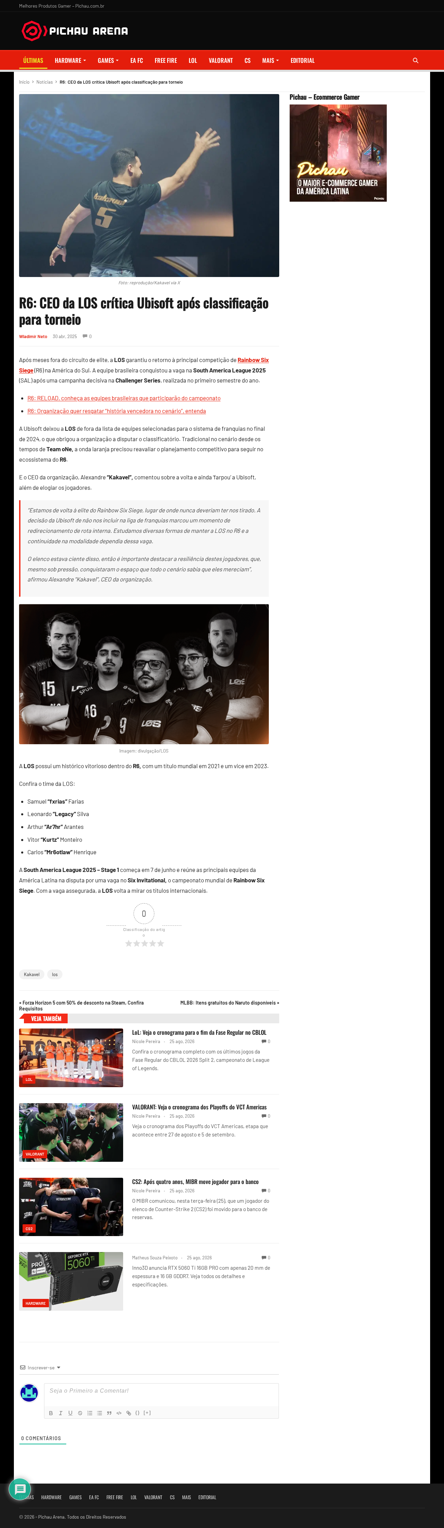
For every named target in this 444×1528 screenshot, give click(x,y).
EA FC (136, 60)
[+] (147, 1412)
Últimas (33, 60)
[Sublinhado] (70, 1413)
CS (247, 60)
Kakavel (32, 974)
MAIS (268, 60)
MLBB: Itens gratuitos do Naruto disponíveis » (229, 1003)
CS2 (29, 1228)
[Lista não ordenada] (99, 1413)
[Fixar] (80, 1413)
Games (106, 60)
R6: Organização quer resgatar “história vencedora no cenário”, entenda (116, 410)
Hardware (68, 60)
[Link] (129, 1413)
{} (137, 1412)
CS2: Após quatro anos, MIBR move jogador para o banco (195, 1181)
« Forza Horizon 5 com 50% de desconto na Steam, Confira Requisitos (81, 1005)
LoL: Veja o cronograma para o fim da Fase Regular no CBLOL (199, 1032)
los (55, 974)
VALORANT (221, 60)
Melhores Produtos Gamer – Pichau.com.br (61, 6)
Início (24, 82)
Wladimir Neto (33, 336)
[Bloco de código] (119, 1413)
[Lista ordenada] (90, 1413)
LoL (193, 60)
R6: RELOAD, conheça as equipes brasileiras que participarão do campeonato (124, 397)
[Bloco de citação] (109, 1413)
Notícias (44, 82)
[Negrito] (51, 1413)
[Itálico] (61, 1413)
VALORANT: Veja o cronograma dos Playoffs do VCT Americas (199, 1106)
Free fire (166, 60)
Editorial (303, 60)
